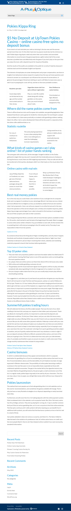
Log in (9, 487)
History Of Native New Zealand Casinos (19, 348)
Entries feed (11, 490)
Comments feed (12, 494)
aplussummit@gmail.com (34, 3)
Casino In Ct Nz (12, 232)
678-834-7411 (22, 1)
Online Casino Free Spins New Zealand (19, 345)
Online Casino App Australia (16, 446)
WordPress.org (12, 497)
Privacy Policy (10, 506)
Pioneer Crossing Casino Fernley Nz (18, 449)
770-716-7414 (42, 1)
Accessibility (19, 506)
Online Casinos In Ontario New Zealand (19, 247)
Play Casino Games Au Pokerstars (18, 452)
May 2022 (10, 470)
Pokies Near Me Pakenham (15, 443)
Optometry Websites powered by (18, 509)
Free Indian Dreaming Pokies (16, 456)
